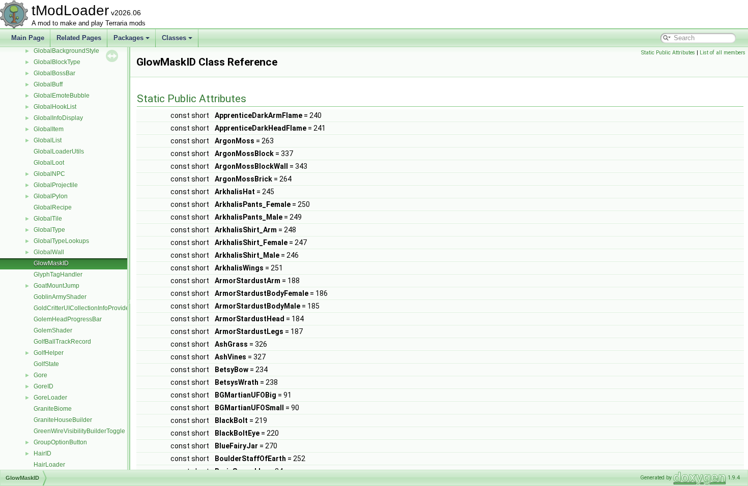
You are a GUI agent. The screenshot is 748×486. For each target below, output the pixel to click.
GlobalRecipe (53, 207)
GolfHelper (49, 352)
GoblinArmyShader (60, 296)
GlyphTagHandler (58, 274)
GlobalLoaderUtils (59, 151)
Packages (128, 38)
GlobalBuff (48, 84)
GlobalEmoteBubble (62, 95)
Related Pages (78, 38)
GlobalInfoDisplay (58, 118)
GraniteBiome (53, 408)
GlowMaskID (51, 263)
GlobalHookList (55, 106)
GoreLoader (50, 397)
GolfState (46, 364)
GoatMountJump (56, 285)
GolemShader (53, 330)
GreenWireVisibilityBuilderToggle (79, 431)
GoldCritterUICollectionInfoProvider (82, 308)
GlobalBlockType (57, 62)
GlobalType (49, 229)
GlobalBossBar (54, 73)
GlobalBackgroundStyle (66, 50)
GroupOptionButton (60, 442)
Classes (174, 38)
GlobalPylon (51, 196)
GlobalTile (48, 218)
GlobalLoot (49, 162)
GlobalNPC (49, 173)
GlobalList (48, 140)
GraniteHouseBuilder (63, 419)
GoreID (43, 386)
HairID (42, 453)
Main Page (27, 38)
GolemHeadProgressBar (68, 319)
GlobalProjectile (56, 185)
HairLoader (49, 464)
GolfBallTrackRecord (62, 341)
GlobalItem (49, 129)
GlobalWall (49, 252)
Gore (40, 375)
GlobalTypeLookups (61, 241)
